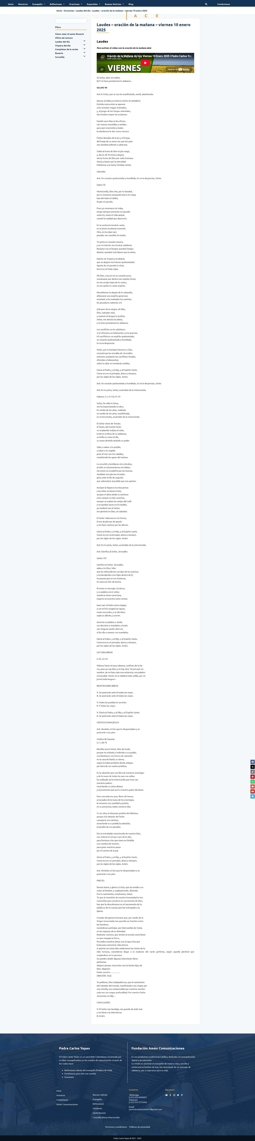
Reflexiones (56, 4)
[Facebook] (252, 762)
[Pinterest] (252, 777)
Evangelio (37, 4)
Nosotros (23, 4)
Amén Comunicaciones (67, 1104)
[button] (206, 4)
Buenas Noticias (113, 4)
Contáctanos (62, 1099)
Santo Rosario (99, 1112)
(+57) (131, 1097)
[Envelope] (252, 786)
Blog (131, 4)
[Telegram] (252, 796)
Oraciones (74, 4)
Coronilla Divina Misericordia (106, 1117)
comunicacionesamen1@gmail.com (145, 1109)
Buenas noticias (100, 1094)
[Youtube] (252, 791)
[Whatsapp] (252, 781)
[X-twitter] (252, 767)
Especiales (92, 4)
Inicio (11, 4)
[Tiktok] (252, 772)
